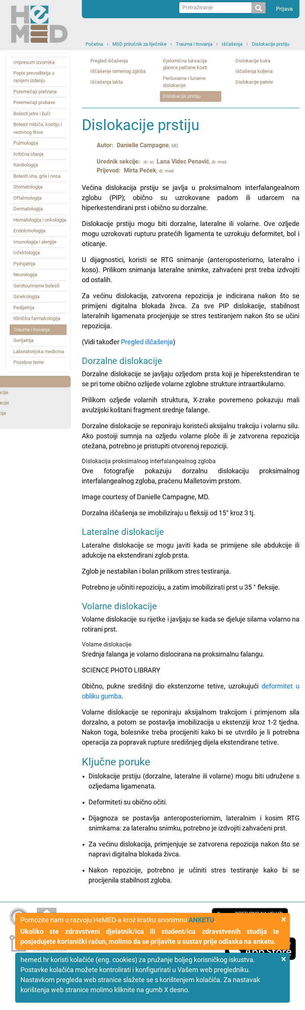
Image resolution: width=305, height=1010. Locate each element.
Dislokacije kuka (252, 61)
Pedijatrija (23, 307)
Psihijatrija (24, 264)
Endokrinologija (29, 230)
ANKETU (201, 920)
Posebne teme (28, 362)
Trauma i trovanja (194, 44)
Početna (94, 44)
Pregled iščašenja (109, 61)
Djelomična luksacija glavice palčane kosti (185, 64)
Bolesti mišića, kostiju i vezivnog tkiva (37, 128)
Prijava (284, 9)
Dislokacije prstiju (270, 44)
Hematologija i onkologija (39, 220)
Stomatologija (27, 187)
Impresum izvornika (34, 62)
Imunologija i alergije (35, 242)
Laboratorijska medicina (38, 351)
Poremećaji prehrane (35, 91)
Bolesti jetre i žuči (31, 113)
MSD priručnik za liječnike (139, 44)
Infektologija (26, 252)
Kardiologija (25, 165)
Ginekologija (26, 296)
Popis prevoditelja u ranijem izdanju (33, 76)
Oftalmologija (27, 198)
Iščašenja (232, 44)
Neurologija (25, 274)
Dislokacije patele (254, 82)
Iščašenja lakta (106, 82)
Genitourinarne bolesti (36, 285)
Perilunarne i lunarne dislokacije (184, 81)
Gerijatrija (23, 340)
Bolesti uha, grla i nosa (37, 176)
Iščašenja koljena (254, 71)
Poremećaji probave (34, 102)
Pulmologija (25, 143)
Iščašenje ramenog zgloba (118, 71)
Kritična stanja (28, 154)
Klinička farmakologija (36, 318)
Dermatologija (28, 209)
